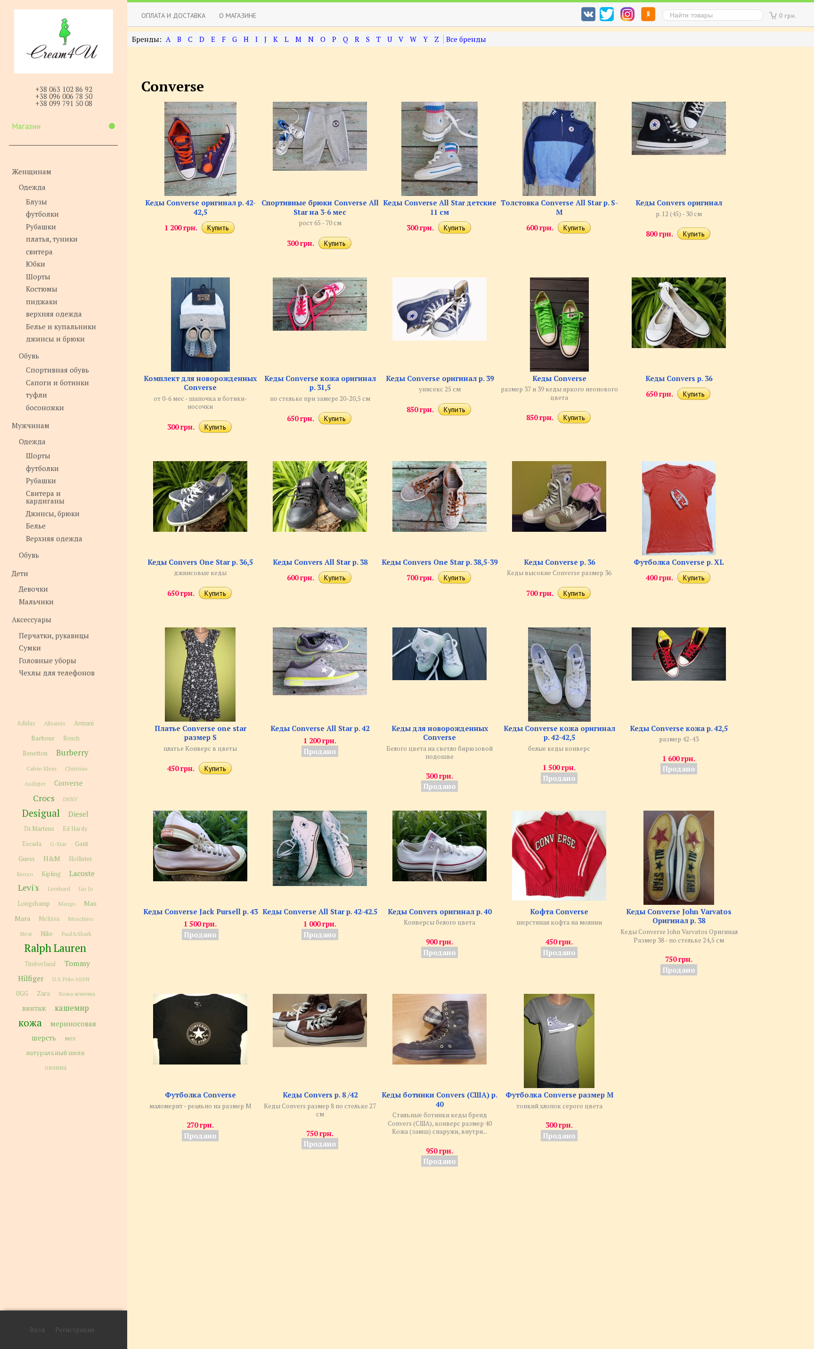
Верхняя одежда (54, 538)
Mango (66, 903)
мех (70, 1038)
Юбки (35, 263)
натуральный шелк (55, 1052)
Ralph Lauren (55, 948)
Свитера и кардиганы (45, 497)
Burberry (72, 753)
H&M (51, 858)
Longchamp (33, 904)
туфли (36, 394)
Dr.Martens (39, 829)
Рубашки (41, 226)
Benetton (35, 753)
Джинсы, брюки (53, 513)
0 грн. (788, 15)
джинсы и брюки (55, 338)
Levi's (28, 887)
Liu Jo (86, 888)
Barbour (43, 738)
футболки (42, 214)
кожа (30, 1022)
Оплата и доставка (173, 15)
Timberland (40, 964)
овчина (55, 1068)
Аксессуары (31, 619)
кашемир (72, 1008)
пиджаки (41, 301)
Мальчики (36, 601)
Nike (47, 934)
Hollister (80, 859)
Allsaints (54, 723)
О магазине (237, 15)
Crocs (44, 798)
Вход (37, 1329)
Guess (26, 858)
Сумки (30, 647)
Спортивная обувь (57, 369)
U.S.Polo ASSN (71, 979)
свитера (39, 251)
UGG (22, 994)
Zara (43, 993)
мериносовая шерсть (64, 1030)
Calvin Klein (41, 768)
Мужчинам (30, 425)
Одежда (32, 187)
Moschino (80, 918)
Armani (84, 723)
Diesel (78, 814)
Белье (36, 525)
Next (26, 934)
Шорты (38, 276)
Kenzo (24, 874)
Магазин (26, 126)
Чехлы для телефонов (57, 672)
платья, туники (52, 239)
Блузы (36, 201)
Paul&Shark (76, 933)
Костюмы (41, 288)
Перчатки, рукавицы (54, 635)
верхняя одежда (54, 313)
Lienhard (59, 889)
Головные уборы (47, 660)
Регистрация (74, 1329)
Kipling (51, 874)
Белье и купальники (61, 326)
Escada (31, 844)
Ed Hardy (75, 829)
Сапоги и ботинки (57, 382)
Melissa (49, 919)
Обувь (29, 355)
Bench (71, 738)
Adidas (26, 723)
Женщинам (31, 171)
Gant (82, 843)
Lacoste (82, 873)
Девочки (33, 588)
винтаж (34, 1008)
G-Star (58, 843)
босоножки (45, 407)
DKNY (70, 799)
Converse (68, 783)
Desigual (41, 813)
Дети (20, 573)
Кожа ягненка (76, 994)
